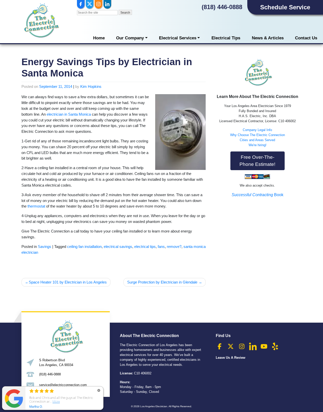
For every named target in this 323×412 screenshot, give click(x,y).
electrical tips (145, 246)
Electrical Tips (225, 38)
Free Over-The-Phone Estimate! (257, 160)
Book (257, 195)
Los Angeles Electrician (153, 406)
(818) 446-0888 (222, 7)
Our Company (130, 38)
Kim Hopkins (90, 86)
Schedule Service (285, 7)
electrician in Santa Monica (69, 114)
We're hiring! (257, 145)
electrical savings (118, 246)
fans (161, 246)
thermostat (36, 206)
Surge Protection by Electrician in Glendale (162, 282)
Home (99, 38)
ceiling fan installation (84, 246)
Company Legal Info (257, 130)
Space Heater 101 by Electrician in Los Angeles (68, 282)
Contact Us (306, 38)
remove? (174, 246)
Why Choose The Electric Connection (257, 135)
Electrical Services (177, 38)
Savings (44, 246)
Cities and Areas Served (257, 140)
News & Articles (268, 38)
